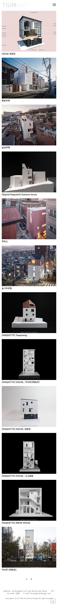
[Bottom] (53, 601)
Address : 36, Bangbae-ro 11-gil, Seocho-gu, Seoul (25, 590)
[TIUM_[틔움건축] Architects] (18, 5)
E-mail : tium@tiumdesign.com (37, 593)
